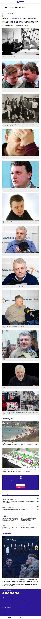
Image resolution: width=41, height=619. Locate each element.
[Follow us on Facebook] (3, 593)
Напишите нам (23, 601)
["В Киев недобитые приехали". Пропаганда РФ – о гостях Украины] (20, 557)
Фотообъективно (6, 5)
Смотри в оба (7, 534)
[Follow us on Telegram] (13, 593)
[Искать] (31, 617)
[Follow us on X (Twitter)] (6, 593)
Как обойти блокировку (6, 604)
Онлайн (22, 609)
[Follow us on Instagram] (11, 593)
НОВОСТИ (5, 516)
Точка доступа (5, 609)
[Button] (5, 12)
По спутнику (4, 613)
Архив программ (24, 604)
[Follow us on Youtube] (8, 593)
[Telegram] (20, 617)
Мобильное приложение (25, 599)
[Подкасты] (18, 593)
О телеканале (4, 599)
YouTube (22, 611)
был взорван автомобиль (17, 18)
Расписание (23, 613)
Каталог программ (5, 601)
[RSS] (16, 593)
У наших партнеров (5, 611)
